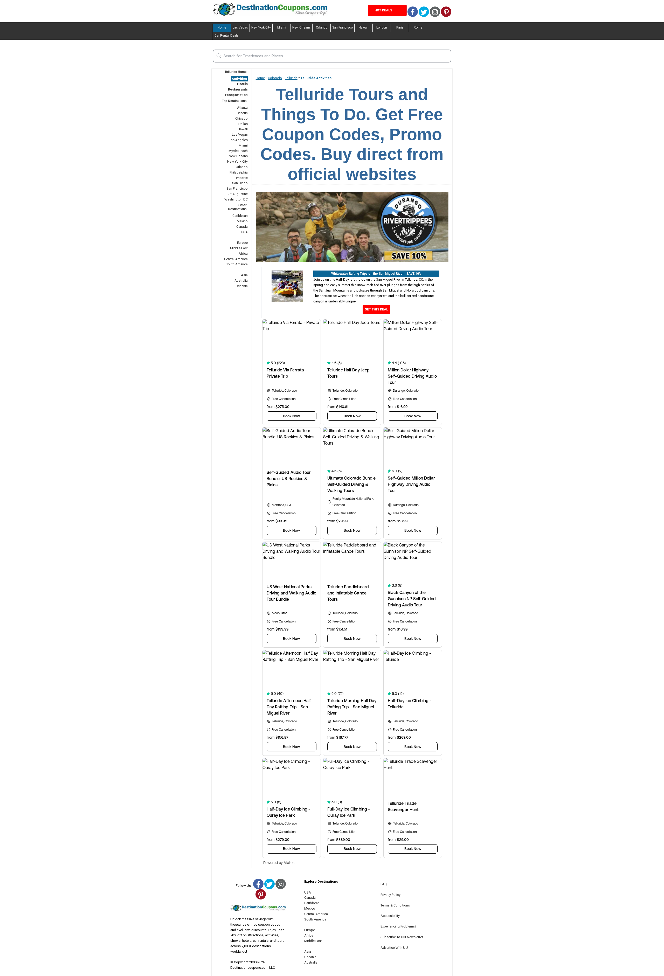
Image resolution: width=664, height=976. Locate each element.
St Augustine (238, 194)
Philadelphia (239, 172)
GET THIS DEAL (376, 309)
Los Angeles (238, 140)
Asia (244, 275)
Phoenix (242, 178)
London (381, 27)
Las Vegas (240, 27)
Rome (418, 27)
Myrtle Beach (238, 151)
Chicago (241, 118)
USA (244, 232)
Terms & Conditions (395, 905)
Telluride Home (236, 72)
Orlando (321, 27)
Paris (400, 27)
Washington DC (236, 199)
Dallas (243, 124)
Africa (243, 253)
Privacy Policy (390, 895)
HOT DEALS (383, 10)
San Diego (240, 183)
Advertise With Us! (394, 948)
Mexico (242, 221)
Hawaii (363, 27)
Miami (281, 27)
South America (237, 264)
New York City (261, 27)
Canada (242, 227)
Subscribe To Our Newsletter (402, 937)
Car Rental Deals (227, 35)
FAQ (384, 884)
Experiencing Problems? (399, 926)
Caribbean (240, 216)
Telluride (291, 78)
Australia (241, 280)
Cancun (242, 113)
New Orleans (301, 27)
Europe (242, 243)
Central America (236, 259)
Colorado (275, 78)
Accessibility (390, 916)
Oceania (242, 286)
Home (222, 27)
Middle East (239, 248)
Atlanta (242, 107)
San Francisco (342, 27)
